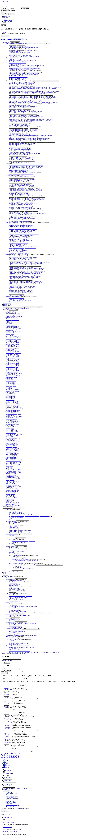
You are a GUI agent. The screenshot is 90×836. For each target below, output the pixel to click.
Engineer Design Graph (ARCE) (13, 410)
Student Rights (12, 632)
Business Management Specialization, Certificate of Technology (23, 60)
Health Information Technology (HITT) (15, 434)
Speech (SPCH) (9, 501)
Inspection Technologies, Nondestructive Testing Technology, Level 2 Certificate (27, 140)
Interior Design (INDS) (11, 443)
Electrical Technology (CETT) (13, 401)
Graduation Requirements (12, 534)
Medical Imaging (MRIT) (12, 457)
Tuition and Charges (13, 544)
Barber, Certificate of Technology (16, 224)
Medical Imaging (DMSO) (12, 455)
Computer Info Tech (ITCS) (12, 363)
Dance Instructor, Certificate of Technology (18, 46)
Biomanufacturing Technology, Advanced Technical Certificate (23, 106)
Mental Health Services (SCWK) (13, 464)
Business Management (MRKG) (13, 339)
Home (4, 32)
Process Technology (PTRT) (12, 492)
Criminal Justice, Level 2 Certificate (17, 241)
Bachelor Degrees (13, 523)
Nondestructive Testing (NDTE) (13, 471)
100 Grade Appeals (13, 648)
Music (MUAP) (9, 466)
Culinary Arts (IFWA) (11, 383)
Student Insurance (13, 607)
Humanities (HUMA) (11, 439)
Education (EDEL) (10, 396)
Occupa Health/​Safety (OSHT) (13, 477)
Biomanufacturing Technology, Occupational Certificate (21, 110)
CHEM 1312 (6, 706)
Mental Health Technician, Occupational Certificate (20, 207)
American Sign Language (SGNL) (14, 316)
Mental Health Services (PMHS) (13, 462)
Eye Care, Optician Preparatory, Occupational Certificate (21, 185)
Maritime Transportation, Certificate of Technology (20, 148)
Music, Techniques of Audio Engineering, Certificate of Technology (24, 56)
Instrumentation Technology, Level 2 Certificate (19, 145)
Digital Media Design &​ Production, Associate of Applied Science (23, 47)
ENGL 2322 (6, 718)
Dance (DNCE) (9, 388)
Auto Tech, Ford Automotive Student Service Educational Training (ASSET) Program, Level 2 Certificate (32, 88)
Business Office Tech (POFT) (12, 342)
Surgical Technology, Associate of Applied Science (20, 221)
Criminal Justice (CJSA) (11, 379)
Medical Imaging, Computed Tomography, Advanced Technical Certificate (25, 195)
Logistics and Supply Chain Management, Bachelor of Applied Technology (25, 72)
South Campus (7, 780)
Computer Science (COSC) (12, 372)
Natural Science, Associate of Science (17, 295)
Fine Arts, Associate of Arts (15, 51)
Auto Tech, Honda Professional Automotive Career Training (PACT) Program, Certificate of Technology (32, 97)
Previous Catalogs (7, 573)
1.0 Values (11, 640)
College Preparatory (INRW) (12, 351)
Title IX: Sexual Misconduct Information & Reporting (15, 788)
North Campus (7, 777)
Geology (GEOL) (10, 428)
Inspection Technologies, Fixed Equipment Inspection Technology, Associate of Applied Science (30, 135)
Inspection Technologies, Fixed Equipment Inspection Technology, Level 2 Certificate (28, 137)
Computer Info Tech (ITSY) (12, 369)
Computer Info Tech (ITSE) (12, 367)
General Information (7, 20)
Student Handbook (7, 21)
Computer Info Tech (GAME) (13, 358)
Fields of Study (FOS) (14, 529)
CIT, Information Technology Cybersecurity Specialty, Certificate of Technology (27, 271)
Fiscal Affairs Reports (11, 797)
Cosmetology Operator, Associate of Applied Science (21, 225)
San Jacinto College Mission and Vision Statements (20, 581)
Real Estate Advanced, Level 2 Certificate (18, 75)
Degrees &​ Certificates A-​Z (9, 506)
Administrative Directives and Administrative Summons (21, 630)
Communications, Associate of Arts (17, 45)
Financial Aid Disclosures (12, 796)
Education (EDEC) (10, 395)
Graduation (11, 535)
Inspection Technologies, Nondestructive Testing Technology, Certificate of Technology (28, 139)
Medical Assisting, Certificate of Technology (19, 192)
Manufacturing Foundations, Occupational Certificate (21, 292)
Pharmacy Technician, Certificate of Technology (19, 217)
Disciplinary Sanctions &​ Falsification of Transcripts (26, 560)
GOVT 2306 (6, 736)
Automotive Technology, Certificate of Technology (20, 105)
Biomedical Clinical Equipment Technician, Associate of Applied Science (25, 111)
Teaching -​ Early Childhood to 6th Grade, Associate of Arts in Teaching (25, 172)
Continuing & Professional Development (12, 659)
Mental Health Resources (9, 787)
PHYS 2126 (9, 734)
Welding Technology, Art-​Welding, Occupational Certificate (22, 157)
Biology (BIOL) (9, 330)
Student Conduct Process (14, 644)
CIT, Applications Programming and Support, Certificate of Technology (25, 264)
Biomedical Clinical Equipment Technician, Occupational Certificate (24, 115)
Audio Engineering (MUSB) (12, 326)
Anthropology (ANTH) (11, 317)
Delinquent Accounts (13, 616)
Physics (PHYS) (10, 487)
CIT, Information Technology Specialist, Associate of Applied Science (24, 273)
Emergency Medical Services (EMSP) (14, 408)
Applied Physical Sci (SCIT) (12, 320)
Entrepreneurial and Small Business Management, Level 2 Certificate (24, 68)
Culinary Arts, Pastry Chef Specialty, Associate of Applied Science (24, 246)
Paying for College (10, 538)
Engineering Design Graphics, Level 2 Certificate (20, 288)
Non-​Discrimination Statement (15, 580)
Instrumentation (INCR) (11, 440)
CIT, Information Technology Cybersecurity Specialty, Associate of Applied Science (27, 269)
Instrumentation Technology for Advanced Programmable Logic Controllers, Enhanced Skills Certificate (32, 142)
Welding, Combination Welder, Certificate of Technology (21, 159)
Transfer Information (13, 536)
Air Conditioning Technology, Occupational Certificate (21, 84)
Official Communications (14, 588)
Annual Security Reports (11, 793)
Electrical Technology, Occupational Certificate (19, 125)
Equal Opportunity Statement (22, 808)
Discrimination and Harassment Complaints (24, 568)
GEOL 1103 (9, 722)
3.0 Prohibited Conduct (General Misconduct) (19, 643)
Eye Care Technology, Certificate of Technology (20, 184)
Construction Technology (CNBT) (14, 373)
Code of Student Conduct (12, 639)
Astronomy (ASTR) (10, 325)
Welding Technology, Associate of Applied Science (20, 158)
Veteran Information (13, 571)
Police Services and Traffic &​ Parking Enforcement (20, 596)
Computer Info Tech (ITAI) (12, 360)
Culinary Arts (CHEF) (11, 382)
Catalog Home (6, 16)
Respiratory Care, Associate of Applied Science (19, 219)
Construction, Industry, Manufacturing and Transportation (19, 80)
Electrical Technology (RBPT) (13, 406)
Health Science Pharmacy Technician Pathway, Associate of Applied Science (26, 189)
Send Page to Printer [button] (7, 817)
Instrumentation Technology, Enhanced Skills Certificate (21, 144)
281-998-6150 (8, 770)
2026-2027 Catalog (7, 827)
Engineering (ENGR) (11, 412)
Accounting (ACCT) (10, 311)
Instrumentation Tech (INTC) (12, 442)
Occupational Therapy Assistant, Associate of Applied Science (23, 216)
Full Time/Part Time (5, 670)
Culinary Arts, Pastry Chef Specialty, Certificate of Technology (23, 248)
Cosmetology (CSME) (11, 374)
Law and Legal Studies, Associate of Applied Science (21, 69)
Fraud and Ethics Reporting (12, 798)
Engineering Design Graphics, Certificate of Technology (21, 287)
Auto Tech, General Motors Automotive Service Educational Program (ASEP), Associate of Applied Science (33, 92)
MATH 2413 (6, 694)
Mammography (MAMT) (12, 445)
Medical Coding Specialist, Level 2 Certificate (19, 194)
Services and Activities (14, 553)
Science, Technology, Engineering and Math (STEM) (18, 254)
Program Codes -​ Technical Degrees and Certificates (20, 532)
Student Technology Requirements (16, 620)
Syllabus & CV (9, 803)
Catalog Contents (7, 304)
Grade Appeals (18, 566)
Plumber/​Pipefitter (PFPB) (12, 489)
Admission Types (13, 511)
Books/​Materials (7, 303)
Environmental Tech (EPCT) (12, 420)
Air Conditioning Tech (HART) (13, 315)
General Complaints (19, 567)
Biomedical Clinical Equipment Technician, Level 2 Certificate (23, 114)
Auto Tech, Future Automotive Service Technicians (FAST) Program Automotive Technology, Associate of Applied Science (36, 90)
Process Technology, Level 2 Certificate (18, 156)
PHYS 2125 (9, 715)
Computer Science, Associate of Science (18, 285)
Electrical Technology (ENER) (13, 405)
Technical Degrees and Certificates (16, 525)
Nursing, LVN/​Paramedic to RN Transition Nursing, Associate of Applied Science (27, 213)
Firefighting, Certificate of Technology (17, 251)
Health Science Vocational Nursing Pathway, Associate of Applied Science (25, 190)
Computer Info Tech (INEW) (12, 359)
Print (7, 662)
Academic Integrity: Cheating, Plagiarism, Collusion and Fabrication (21, 635)
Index (4, 22)
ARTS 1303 (7, 725)
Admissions (8, 509)
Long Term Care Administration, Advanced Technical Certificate (23, 74)
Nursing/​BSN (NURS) (11, 473)
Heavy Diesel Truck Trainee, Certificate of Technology (21, 131)
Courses (5, 18)
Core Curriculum (13, 526)
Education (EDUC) (10, 400)
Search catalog (4, 8)
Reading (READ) (10, 495)
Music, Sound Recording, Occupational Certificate (20, 55)
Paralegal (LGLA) (10, 480)
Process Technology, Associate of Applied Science (20, 154)
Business (8, 57)
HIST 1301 (6, 692)
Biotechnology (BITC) (11, 332)
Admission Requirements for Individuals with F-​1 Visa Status (22, 514)
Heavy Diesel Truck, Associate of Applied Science (20, 133)
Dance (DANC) (9, 387)
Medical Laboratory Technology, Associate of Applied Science (23, 203)
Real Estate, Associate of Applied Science (18, 77)
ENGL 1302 (6, 702)
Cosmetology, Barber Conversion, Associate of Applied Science (23, 229)
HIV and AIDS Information (15, 610)
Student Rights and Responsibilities (17, 563)
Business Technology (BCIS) (12, 344)
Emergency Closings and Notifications (17, 599)
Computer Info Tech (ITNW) (12, 364)
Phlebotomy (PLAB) (10, 483)
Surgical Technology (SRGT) (12, 502)
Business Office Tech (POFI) (12, 340)
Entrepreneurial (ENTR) (11, 419)
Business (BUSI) (10, 335)
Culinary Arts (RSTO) (11, 386)
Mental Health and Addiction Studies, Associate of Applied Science (24, 206)
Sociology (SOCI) (10, 499)
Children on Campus (13, 598)
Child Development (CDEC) (12, 346)
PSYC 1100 (6, 696)
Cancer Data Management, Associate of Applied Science (21, 178)
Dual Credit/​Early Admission (15, 512)
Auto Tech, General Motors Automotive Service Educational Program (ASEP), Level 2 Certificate (31, 95)
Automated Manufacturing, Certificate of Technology (21, 255)
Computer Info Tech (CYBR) (12, 356)
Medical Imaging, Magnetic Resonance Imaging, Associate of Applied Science (26, 199)
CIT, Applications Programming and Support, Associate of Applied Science (25, 263)
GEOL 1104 (9, 745)
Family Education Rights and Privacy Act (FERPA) (20, 638)
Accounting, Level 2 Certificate (16, 59)
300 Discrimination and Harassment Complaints (19, 651)
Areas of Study (6, 42)
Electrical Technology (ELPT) (13, 403)
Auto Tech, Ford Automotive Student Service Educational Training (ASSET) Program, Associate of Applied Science (35, 87)
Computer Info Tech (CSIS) (12, 355)
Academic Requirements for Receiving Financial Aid (23, 541)
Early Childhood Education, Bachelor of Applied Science (21, 168)
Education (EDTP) (10, 398)
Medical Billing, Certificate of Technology (18, 193)
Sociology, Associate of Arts (15, 301)
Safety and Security (10, 593)
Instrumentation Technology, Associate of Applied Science (22, 143)
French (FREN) (9, 425)
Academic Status (15, 556)
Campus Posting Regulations (15, 626)
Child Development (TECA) (12, 348)
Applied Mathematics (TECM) (13, 318)
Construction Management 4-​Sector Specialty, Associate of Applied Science (26, 116)
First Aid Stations (13, 605)
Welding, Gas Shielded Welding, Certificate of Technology (22, 161)
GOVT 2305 (6, 716)
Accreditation (9, 792)
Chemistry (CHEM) (10, 345)
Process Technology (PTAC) (12, 491)
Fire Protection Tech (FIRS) (12, 422)
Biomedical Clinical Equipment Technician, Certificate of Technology (24, 112)
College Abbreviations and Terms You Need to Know (21, 587)
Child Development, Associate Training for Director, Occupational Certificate (26, 165)
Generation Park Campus (10, 782)
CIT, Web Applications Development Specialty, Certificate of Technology (25, 282)
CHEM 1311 (6, 688)
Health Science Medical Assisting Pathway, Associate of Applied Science (25, 188)
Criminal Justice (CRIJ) (11, 381)
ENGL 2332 (9, 719)
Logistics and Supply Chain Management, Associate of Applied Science (25, 70)
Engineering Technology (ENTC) (13, 414)
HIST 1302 (6, 703)
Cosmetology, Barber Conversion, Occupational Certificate (22, 230)
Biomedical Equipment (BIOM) (13, 331)
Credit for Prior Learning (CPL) (19, 558)
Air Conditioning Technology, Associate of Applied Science (22, 82)
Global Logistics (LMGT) (12, 431)
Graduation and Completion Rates (16, 589)
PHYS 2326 (6, 733)
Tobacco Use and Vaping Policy (16, 609)
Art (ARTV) (9, 323)
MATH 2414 (6, 705)
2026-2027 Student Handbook (10, 831)
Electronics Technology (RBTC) (13, 407)
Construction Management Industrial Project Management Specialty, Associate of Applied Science (30, 119)
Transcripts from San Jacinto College (20, 559)
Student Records (10, 636)
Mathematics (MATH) (11, 452)
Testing (10, 518)
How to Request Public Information (17, 551)
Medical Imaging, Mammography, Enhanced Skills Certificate (22, 200)
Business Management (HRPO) (13, 337)
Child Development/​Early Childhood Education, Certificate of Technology (25, 167)
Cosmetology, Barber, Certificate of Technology (19, 232)
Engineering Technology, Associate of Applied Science (21, 290)
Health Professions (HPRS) (12, 435)
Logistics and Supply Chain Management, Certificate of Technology (24, 73)
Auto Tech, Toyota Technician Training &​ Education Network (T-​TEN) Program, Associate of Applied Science (33, 102)
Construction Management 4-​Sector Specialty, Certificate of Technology (25, 117)
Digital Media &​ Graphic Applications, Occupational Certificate (23, 50)
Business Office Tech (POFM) (13, 341)
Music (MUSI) (9, 468)
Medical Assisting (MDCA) (12, 453)
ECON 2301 (8, 740)
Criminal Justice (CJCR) (11, 377)
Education (8, 163)
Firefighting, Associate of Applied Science (18, 250)
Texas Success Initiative (14, 519)
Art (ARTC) (9, 321)
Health (7, 602)
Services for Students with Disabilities (17, 611)
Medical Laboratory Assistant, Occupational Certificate (21, 202)
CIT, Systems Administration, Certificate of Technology (21, 280)
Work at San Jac (7, 785)
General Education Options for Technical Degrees (20, 530)
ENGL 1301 (6, 691)
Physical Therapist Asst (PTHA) (13, 486)
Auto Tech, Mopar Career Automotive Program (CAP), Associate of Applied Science (28, 100)
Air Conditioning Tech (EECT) (13, 313)
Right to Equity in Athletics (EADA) (17, 590)
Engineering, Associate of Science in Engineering (20, 291)
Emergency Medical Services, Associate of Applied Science (22, 179)
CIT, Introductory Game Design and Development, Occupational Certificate (26, 275)
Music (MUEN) (9, 467)
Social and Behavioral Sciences (13, 296)
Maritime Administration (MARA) (13, 448)
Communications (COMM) (12, 354)
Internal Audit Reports (11, 802)
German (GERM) (10, 429)
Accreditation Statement (14, 584)
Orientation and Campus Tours (16, 517)
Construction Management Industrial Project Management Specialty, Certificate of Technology (30, 120)
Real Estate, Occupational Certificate (17, 79)
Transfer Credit (15, 562)
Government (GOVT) (11, 433)
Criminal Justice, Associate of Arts (16, 298)
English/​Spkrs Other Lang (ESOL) (14, 416)
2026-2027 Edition (14, 39)
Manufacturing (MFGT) (11, 447)
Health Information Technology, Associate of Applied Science (22, 186)
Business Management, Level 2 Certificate (18, 61)
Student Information (10, 546)
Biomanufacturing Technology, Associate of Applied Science (22, 107)
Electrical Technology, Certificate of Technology (20, 123)
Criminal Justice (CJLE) (11, 378)
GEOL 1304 (6, 744)
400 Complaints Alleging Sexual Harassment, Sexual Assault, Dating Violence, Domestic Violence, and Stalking (34, 652)
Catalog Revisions (7, 305)
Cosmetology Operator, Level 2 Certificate (18, 227)
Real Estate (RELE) (10, 496)
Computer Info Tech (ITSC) (12, 365)
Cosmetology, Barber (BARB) (13, 375)
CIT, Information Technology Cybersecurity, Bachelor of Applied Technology (26, 272)
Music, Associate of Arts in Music (16, 54)
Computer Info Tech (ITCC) (12, 362)
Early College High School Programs (17, 513)
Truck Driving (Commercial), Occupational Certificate (18, 308)
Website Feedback (9, 773)
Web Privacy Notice (10, 806)
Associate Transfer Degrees (15, 522)
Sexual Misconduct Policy (17, 570)
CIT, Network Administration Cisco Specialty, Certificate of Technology (25, 276)
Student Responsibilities (14, 633)
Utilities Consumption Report (12, 805)
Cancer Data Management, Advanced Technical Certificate (22, 176)
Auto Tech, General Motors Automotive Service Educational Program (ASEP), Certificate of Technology (32, 93)
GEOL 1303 (6, 721)
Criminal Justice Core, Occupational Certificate (19, 236)
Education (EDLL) (10, 397)
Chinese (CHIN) (10, 349)
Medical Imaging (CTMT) (12, 454)
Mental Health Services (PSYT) (13, 463)
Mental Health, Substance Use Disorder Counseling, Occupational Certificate (26, 209)
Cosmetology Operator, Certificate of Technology (20, 226)
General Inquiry (7, 771)
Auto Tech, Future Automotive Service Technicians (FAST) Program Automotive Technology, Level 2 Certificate (34, 91)
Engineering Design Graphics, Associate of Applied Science (22, 286)
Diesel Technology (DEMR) (12, 389)
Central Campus (8, 775)
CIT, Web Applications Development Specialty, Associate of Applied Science (26, 281)
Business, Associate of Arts (15, 64)
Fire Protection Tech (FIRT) (12, 424)
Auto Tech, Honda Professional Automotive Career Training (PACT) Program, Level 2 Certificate (30, 98)
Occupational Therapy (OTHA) (13, 478)
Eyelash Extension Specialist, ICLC (17, 249)
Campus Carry (12, 550)
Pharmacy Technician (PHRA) (13, 481)
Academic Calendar (13, 547)
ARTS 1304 (7, 727)
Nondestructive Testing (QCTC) (13, 472)
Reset (2, 673)
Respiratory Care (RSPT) (11, 497)
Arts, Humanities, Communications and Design (16, 43)
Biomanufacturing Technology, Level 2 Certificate (20, 109)
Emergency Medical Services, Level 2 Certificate (20, 180)
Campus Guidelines (10, 622)
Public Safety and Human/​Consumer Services (16, 222)
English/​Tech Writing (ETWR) (13, 417)
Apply (2, 662)
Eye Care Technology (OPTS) (13, 421)
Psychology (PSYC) (10, 494)
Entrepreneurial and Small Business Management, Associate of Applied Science (26, 65)
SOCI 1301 (7, 739)
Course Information (13, 527)
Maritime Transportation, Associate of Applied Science (21, 147)
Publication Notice (13, 583)
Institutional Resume (10, 801)
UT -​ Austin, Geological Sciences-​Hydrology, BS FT (15, 653)
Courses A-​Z (6, 309)
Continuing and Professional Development (12, 307)
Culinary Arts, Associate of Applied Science (18, 243)
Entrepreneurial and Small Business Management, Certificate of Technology (26, 66)
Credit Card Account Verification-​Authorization (19, 615)
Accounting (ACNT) (11, 312)
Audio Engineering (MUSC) (12, 327)
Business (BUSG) (10, 334)
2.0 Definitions (12, 642)
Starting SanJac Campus (6, 668)
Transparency (6, 790)
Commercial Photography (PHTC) (14, 353)
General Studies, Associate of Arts (16, 299)
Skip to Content (6, 1)
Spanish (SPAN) (10, 500)
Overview (8, 577)
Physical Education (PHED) (12, 485)
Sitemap (5, 789)
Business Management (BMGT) (13, 336)
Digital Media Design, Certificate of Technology (19, 48)
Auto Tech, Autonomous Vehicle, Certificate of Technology (22, 86)
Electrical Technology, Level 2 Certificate (18, 124)
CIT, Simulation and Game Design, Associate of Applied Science (23, 277)
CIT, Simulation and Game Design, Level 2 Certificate (21, 278)
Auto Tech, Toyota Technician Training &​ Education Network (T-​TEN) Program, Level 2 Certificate (31, 103)
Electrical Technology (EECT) (13, 402)
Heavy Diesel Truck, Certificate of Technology (19, 134)
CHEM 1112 (9, 707)
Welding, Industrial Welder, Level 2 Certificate (19, 162)
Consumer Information (11, 794)
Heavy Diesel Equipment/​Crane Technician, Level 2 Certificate (23, 130)
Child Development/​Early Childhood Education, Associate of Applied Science (26, 166)
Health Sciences (9, 175)
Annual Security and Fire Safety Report (18, 548)
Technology (8, 618)
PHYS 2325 (6, 714)
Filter (6, 673)
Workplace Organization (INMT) (13, 505)
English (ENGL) (10, 415)
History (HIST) (9, 436)
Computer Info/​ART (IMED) (12, 370)
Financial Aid (12, 539)
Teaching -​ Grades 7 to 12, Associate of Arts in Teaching (21, 174)
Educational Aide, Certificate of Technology (19, 170)
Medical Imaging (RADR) (12, 458)
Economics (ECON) (10, 393)
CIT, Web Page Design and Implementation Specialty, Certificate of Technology (27, 283)
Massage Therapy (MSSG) (12, 450)
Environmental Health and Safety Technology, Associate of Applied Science (26, 126)
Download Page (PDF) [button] (8, 822)
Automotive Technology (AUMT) (13, 328)
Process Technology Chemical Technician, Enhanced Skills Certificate (24, 153)
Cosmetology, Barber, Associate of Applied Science (20, 231)
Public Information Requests (15, 627)
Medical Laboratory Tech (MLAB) (14, 459)
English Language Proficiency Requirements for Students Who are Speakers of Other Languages (30, 516)
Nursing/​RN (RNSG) (11, 475)
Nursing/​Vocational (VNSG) (12, 476)
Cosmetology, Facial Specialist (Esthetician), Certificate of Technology (24, 234)
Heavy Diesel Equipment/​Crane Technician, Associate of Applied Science (25, 129)
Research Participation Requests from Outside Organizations (22, 623)
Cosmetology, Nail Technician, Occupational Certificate (21, 235)
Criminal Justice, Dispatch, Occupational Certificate (20, 240)
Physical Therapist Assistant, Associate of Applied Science (22, 218)
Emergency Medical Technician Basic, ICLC (19, 181)
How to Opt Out (12, 592)
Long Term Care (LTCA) (12, 444)
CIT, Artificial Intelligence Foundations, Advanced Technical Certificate (25, 266)
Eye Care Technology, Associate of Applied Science (20, 183)
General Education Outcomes (15, 531)
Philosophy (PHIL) (10, 482)
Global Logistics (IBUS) (11, 430)
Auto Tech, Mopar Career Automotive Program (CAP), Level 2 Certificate (25, 101)
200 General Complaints (14, 649)
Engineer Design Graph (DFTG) (13, 411)
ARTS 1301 (7, 728)
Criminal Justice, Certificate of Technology (18, 239)
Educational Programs (11, 521)
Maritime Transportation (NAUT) (13, 449)
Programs (5, 17)
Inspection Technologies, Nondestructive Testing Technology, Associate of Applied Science (29, 138)
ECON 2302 (8, 742)
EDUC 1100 (9, 697)
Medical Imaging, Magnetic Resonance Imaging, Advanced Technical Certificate (27, 198)
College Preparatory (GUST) (12, 350)
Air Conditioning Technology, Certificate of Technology (21, 83)
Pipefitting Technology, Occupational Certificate (19, 150)
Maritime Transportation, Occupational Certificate (20, 149)
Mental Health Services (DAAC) (13, 461)
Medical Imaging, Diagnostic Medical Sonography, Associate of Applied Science (27, 197)
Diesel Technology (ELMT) (12, 391)
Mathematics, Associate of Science (16, 294)
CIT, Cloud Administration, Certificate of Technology (21, 267)
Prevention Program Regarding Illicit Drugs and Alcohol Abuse (23, 606)
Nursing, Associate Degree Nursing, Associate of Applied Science (23, 211)
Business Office (9, 614)
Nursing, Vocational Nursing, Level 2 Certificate (20, 214)
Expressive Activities (13, 624)
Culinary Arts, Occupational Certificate (17, 245)
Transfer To (3, 671)
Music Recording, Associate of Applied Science (19, 52)
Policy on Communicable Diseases (16, 603)
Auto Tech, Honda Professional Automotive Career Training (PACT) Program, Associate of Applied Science (33, 96)
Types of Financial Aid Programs (19, 542)
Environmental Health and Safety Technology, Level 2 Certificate (23, 128)
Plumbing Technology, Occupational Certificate (19, 152)
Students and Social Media (15, 619)
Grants (7, 800)
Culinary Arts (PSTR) (11, 384)
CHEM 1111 (9, 689)
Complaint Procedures (11, 645)
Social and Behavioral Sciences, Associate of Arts (20, 300)
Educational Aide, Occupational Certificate (18, 171)
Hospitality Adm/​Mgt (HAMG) (13, 438)
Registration (11, 552)
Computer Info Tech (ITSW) (12, 368)
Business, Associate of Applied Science (17, 63)
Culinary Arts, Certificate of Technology (18, 244)
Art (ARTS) (9, 322)
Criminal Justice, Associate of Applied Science (19, 237)
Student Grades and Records (15, 555)
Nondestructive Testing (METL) (13, 469)
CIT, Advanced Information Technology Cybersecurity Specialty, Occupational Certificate (29, 262)
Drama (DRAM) (10, 392)
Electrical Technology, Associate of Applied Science (20, 121)
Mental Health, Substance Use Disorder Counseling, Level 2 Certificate (25, 208)
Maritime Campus (8, 779)
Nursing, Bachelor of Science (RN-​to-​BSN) (18, 212)
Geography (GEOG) (10, 426)
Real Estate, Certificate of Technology (17, 78)
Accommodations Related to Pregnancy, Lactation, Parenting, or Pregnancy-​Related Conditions (30, 612)
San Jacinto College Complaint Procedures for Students (24, 564)
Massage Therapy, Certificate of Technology (19, 253)
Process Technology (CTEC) (12, 490)
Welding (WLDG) (10, 504)
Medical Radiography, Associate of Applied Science (20, 204)
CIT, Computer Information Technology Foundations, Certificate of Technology (26, 268)
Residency (11, 543)
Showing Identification (14, 594)
